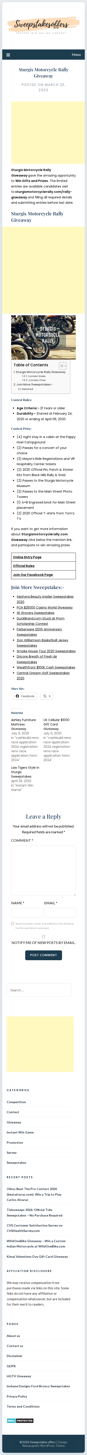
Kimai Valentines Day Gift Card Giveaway (37, 1256)
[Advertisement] (48, 133)
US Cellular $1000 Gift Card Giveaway (56, 724)
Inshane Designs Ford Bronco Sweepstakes (38, 1386)
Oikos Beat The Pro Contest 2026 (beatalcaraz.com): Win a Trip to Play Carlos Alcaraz (34, 1194)
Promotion (15, 1142)
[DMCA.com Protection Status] (20, 1422)
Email (50, 903)
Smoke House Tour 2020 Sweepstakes (46, 651)
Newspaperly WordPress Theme (43, 1445)
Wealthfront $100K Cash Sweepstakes (46, 667)
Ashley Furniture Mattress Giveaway (23, 724)
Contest (13, 1112)
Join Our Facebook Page (33, 575)
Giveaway (14, 1122)
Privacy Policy (17, 1396)
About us (13, 1336)
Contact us (15, 1346)
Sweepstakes (16, 1162)
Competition (16, 1102)
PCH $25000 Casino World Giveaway (45, 607)
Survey (12, 1152)
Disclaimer (15, 1356)
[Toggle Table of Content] (61, 366)
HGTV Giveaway (19, 1376)
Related (27, 389)
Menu (76, 54)
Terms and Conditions (23, 1406)
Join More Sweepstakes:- (35, 384)
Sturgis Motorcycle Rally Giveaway (41, 372)
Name (17, 903)
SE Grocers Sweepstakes (35, 613)
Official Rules (24, 566)
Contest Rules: (37, 376)
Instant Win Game (20, 1132)
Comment (22, 840)
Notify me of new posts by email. (43, 942)
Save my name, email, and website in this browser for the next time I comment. (45, 926)
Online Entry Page (27, 557)
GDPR (11, 1366)
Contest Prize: (37, 380)
